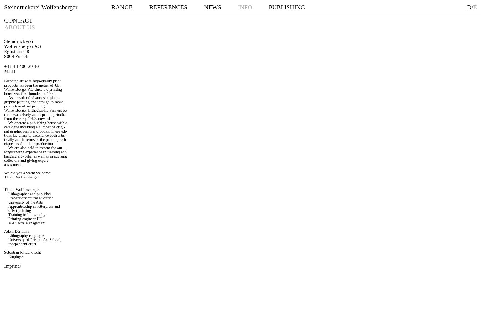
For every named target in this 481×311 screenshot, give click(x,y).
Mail (8, 71)
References (168, 7)
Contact (18, 20)
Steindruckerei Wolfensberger (40, 7)
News (212, 7)
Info (245, 7)
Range (121, 7)
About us (19, 27)
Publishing (287, 7)
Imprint (11, 266)
